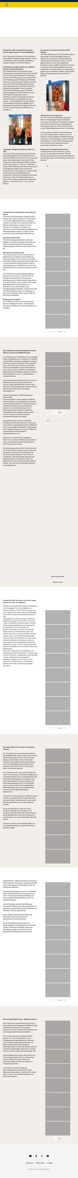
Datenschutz (40, 1163)
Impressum (29, 1163)
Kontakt (49, 1163)
